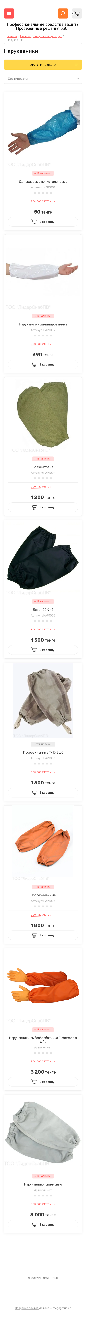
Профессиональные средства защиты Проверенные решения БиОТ (43, 26)
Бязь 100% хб (43, 610)
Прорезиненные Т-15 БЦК (43, 752)
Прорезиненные (43, 895)
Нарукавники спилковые (43, 1184)
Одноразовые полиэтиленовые (43, 182)
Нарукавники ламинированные (43, 324)
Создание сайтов (27, 1308)
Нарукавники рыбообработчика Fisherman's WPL (43, 1040)
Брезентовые (43, 467)
